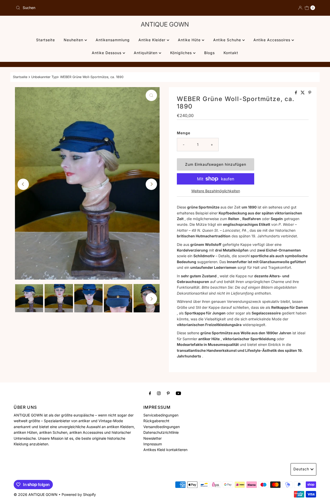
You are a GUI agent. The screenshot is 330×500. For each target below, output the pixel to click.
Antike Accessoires (272, 40)
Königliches (181, 53)
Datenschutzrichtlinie (161, 432)
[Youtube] (178, 393)
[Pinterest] (168, 393)
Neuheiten (74, 40)
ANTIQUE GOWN (165, 24)
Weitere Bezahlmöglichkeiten (215, 191)
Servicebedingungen (160, 415)
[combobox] (88, 8)
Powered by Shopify (79, 494)
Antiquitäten (146, 53)
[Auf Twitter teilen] (303, 92)
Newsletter (152, 438)
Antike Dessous (107, 53)
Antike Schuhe (227, 40)
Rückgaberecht (156, 421)
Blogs (209, 53)
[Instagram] (159, 393)
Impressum (152, 444)
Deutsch (301, 469)
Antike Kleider (152, 40)
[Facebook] (150, 393)
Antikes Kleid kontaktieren (165, 449)
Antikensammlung (113, 40)
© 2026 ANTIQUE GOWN (35, 494)
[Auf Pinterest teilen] (309, 92)
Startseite (45, 40)
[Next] (151, 184)
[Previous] (23, 184)
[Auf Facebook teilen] (296, 92)
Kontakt (231, 53)
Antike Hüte (190, 40)
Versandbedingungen (161, 426)
